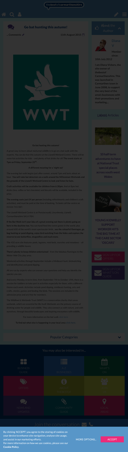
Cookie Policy (11, 446)
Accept (112, 439)
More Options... (86, 439)
